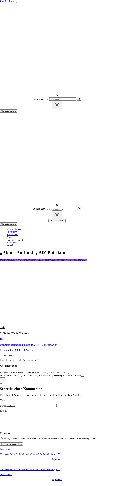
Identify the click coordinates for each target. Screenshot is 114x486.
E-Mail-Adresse (8, 405)
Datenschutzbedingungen (24, 464)
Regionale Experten (16, 240)
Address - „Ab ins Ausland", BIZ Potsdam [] (21, 372)
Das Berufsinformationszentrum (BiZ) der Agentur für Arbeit (28, 345)
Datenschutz (6, 449)
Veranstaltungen (14, 229)
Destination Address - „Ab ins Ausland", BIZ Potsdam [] (26, 375)
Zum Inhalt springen (9, 1)
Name (3, 400)
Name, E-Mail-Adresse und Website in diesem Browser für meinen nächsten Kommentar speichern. (50, 438)
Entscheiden (12, 234)
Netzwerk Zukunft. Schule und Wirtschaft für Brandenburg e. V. (30, 454)
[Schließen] (57, 105)
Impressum (57, 459)
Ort (2, 339)
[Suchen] (57, 95)
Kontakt (10, 245)
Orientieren (12, 232)
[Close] (1, 383)
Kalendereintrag (7, 360)
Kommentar (6, 433)
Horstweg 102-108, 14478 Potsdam (16, 350)
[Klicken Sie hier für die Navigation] (2, 379)
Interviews (11, 242)
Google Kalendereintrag (26, 360)
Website (3, 411)
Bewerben (11, 237)
